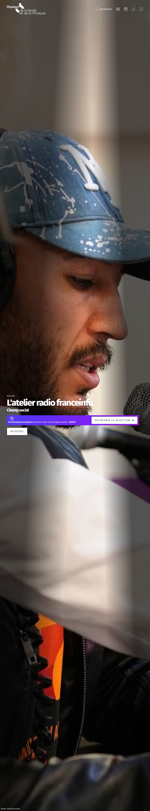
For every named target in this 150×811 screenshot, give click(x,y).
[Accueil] (26, 9)
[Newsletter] (126, 9)
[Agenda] (118, 9)
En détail (17, 431)
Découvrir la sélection (112, 420)
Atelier (11, 396)
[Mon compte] (133, 9)
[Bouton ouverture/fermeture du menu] (141, 9)
